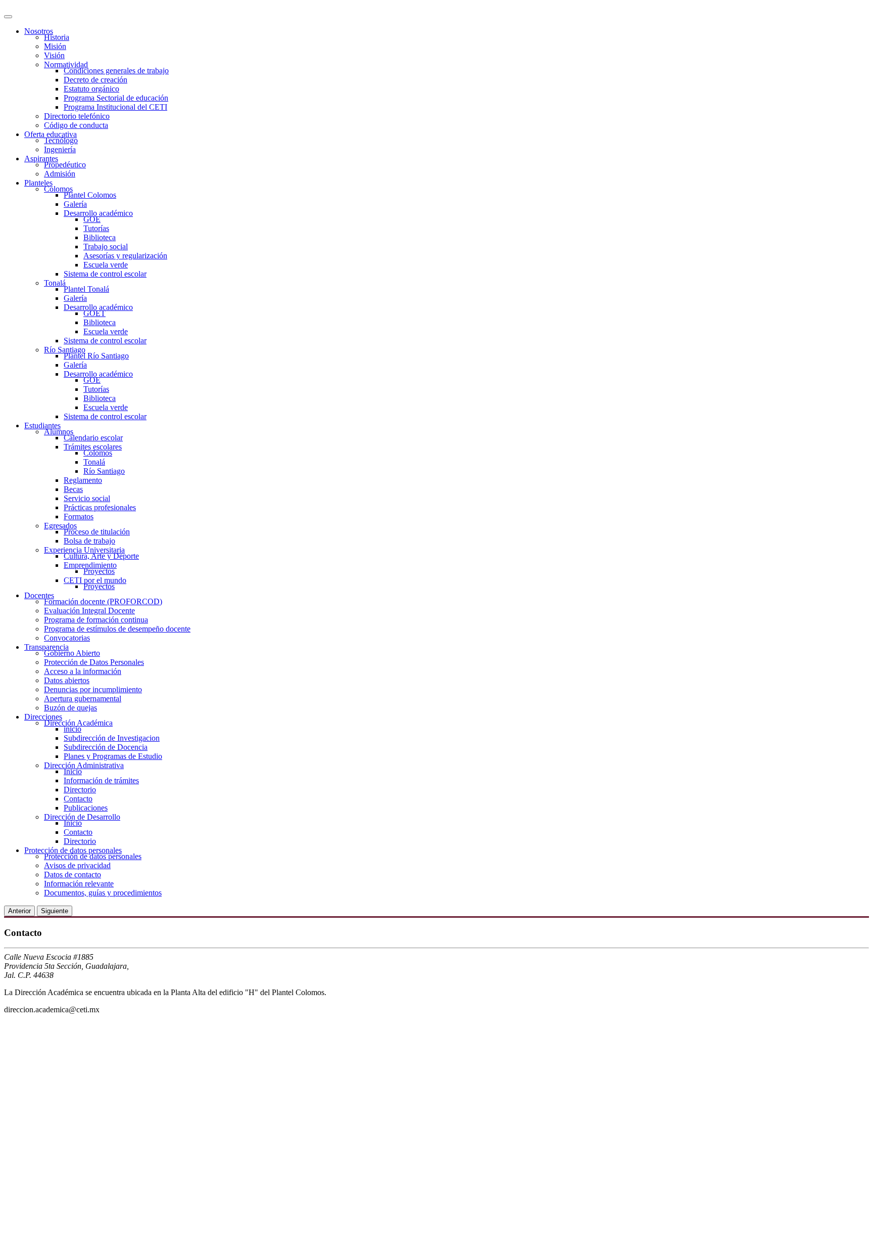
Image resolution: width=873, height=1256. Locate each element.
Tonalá (94, 462)
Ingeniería (60, 149)
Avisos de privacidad (77, 865)
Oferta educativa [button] (50, 134)
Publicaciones (86, 807)
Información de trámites (101, 780)
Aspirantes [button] (41, 158)
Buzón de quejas (70, 707)
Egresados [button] (60, 525)
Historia (56, 37)
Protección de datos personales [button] (73, 850)
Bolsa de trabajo (89, 540)
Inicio (73, 771)
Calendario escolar (93, 437)
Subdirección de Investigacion (112, 738)
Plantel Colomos (90, 195)
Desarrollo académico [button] (98, 213)
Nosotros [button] (38, 31)
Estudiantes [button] (42, 425)
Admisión (59, 173)
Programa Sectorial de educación (116, 98)
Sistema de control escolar (105, 274)
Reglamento (83, 480)
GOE (92, 219)
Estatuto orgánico (91, 88)
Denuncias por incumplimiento (93, 689)
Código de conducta (76, 125)
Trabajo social (105, 246)
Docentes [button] (39, 595)
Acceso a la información (82, 671)
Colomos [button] (58, 189)
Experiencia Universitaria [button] (84, 550)
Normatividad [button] (66, 64)
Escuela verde (105, 264)
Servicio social (87, 498)
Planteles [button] (38, 182)
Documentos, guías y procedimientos (103, 892)
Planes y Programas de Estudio (113, 756)
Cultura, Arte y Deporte (101, 556)
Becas (73, 489)
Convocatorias (67, 638)
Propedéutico (65, 164)
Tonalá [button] (55, 283)
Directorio (80, 789)
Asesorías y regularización (125, 255)
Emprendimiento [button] (90, 565)
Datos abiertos (66, 680)
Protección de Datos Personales (94, 662)
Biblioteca (99, 237)
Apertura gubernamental (82, 698)
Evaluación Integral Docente (89, 610)
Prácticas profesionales (100, 507)
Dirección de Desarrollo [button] (82, 817)
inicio (72, 729)
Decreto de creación (95, 79)
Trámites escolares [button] (93, 446)
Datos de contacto (72, 874)
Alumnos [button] (58, 431)
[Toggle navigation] (8, 16)
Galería (75, 204)
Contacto (78, 798)
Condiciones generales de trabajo (116, 70)
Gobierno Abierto (72, 653)
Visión (54, 55)
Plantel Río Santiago (96, 355)
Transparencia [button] (46, 647)
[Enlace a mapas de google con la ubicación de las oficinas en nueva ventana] (155, 1247)
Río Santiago (104, 471)
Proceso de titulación (97, 531)
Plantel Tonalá (86, 289)
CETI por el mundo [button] (95, 580)
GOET (94, 313)
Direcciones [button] (43, 716)
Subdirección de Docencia (106, 747)
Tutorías (96, 228)
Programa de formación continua (96, 619)
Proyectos (99, 571)
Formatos (78, 516)
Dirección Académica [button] (78, 723)
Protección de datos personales (92, 856)
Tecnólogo (61, 140)
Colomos (97, 452)
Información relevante (79, 883)
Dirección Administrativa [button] (84, 765)
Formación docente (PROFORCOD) (103, 601)
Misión (55, 46)
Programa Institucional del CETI (115, 107)
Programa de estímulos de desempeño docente (117, 628)
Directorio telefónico (77, 116)
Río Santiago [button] (64, 349)
